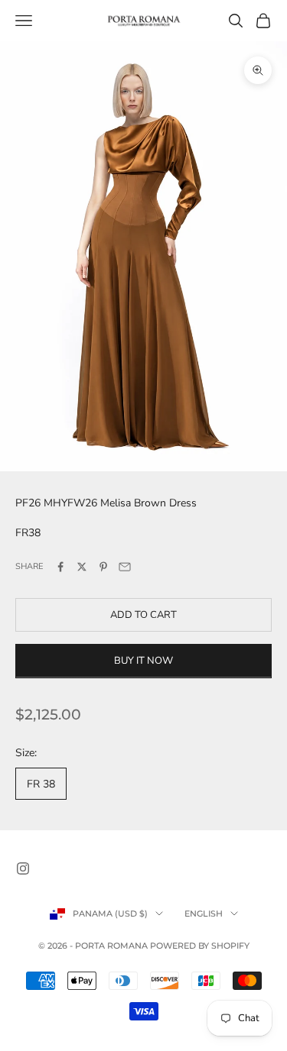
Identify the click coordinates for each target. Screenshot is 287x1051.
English (203, 913)
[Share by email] (125, 567)
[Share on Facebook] (60, 567)
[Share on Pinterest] (103, 567)
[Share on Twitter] (82, 567)
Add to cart (143, 615)
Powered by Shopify (199, 945)
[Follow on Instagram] (23, 868)
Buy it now (143, 661)
